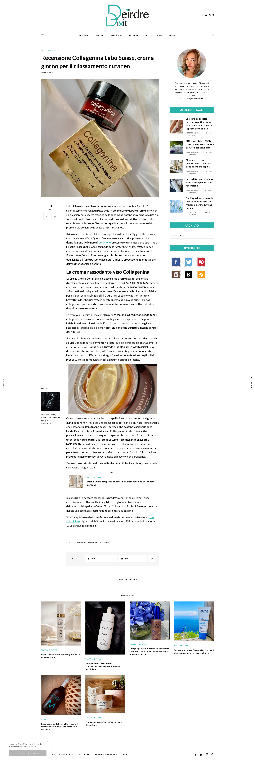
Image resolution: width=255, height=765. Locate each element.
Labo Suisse (104, 542)
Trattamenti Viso (49, 50)
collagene (105, 242)
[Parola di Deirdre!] (127, 15)
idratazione (93, 542)
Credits (126, 755)
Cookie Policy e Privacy (105, 755)
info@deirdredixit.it (194, 98)
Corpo (44, 719)
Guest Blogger (66, 755)
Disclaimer (84, 755)
